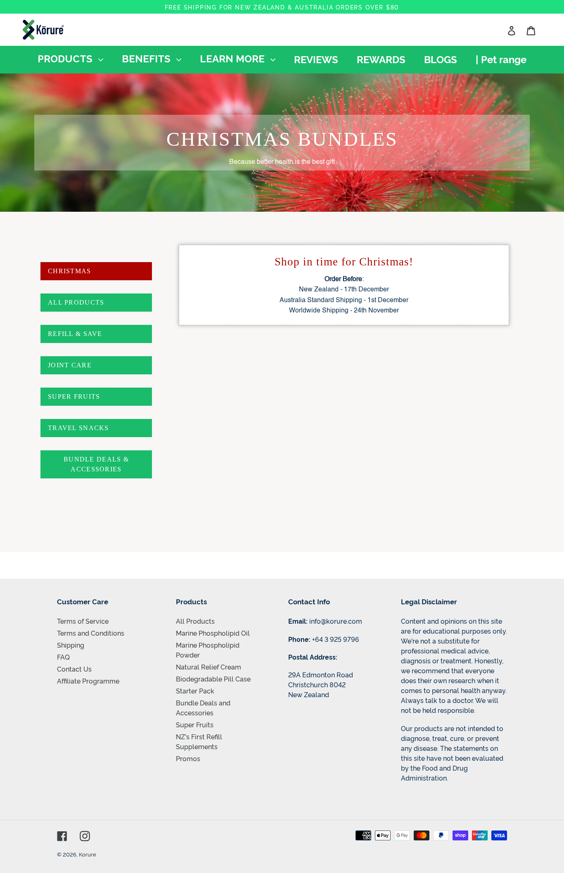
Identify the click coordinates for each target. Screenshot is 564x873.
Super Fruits (194, 724)
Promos (188, 758)
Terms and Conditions (90, 632)
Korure (87, 854)
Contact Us (74, 668)
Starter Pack (195, 690)
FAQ (63, 656)
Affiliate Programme (88, 680)
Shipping (70, 644)
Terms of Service (83, 620)
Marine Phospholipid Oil (213, 632)
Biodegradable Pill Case (213, 678)
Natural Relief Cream (208, 666)
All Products (195, 620)
